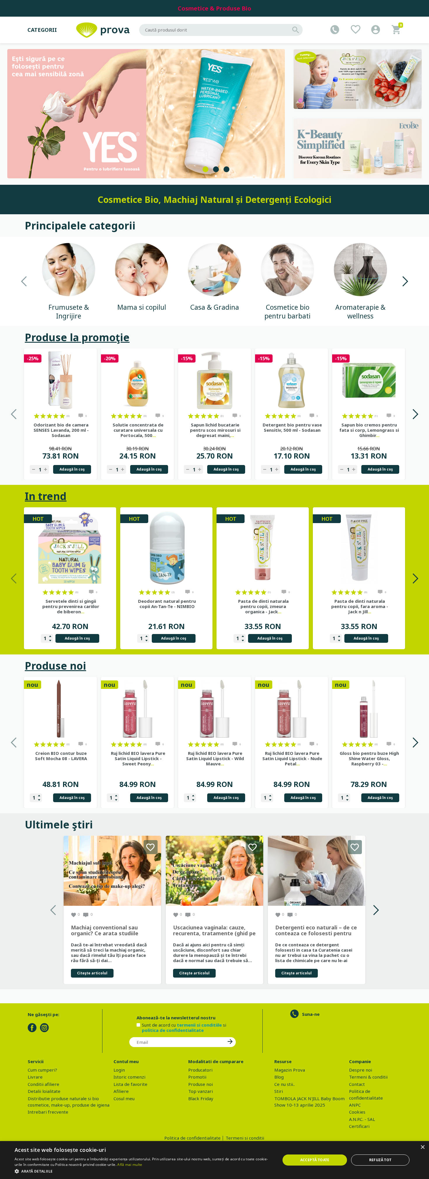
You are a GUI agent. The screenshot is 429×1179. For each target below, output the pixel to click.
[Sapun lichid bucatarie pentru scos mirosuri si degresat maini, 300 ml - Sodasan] (214, 380)
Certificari (359, 1126)
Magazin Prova (289, 1070)
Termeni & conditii (368, 1077)
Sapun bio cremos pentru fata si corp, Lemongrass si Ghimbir (369, 430)
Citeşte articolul (92, 973)
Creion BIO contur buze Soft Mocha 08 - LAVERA (61, 755)
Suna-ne (311, 1014)
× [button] (422, 1147)
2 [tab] (216, 169)
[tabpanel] (146, 113)
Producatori (200, 1070)
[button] (144, 1171)
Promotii (197, 1077)
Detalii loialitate (44, 1091)
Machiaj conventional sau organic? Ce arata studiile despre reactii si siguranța (105, 930)
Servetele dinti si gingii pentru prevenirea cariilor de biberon (70, 606)
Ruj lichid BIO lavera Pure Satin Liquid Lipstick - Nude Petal (292, 758)
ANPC (355, 1105)
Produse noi (55, 666)
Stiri (278, 1091)
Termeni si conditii (245, 1138)
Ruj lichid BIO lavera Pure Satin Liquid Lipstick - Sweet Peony (138, 758)
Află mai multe (129, 1164)
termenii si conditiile (199, 1025)
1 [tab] (205, 169)
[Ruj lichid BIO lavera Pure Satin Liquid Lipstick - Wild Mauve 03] (214, 709)
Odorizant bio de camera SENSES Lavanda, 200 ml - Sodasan (61, 430)
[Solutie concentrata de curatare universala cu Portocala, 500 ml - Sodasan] (137, 380)
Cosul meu (124, 1098)
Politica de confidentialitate (192, 1138)
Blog (279, 1077)
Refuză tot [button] (380, 1159)
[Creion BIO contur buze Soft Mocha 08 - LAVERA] (60, 709)
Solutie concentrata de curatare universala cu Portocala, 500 (138, 430)
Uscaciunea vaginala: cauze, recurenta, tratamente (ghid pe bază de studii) (214, 930)
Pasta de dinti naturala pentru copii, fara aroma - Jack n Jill (359, 606)
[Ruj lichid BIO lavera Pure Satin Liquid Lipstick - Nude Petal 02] (291, 709)
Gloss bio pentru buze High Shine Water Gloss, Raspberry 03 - (369, 758)
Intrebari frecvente (48, 1112)
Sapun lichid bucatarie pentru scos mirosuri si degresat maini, (215, 430)
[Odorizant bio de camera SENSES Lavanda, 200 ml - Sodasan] (60, 380)
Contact (357, 1084)
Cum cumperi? (42, 1070)
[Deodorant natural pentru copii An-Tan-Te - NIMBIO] (166, 547)
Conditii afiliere (43, 1084)
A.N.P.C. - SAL (362, 1119)
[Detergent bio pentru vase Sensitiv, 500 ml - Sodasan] (291, 380)
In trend (46, 496)
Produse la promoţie (77, 337)
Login (119, 1070)
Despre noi (360, 1070)
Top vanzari (200, 1091)
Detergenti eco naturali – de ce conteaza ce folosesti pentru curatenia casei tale (316, 930)
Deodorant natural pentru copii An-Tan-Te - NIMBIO (167, 603)
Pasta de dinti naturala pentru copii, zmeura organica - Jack (263, 606)
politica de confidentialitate (173, 1030)
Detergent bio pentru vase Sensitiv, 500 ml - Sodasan (292, 427)
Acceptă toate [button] (314, 1159)
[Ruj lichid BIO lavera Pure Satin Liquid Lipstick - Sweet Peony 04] (137, 709)
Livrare (35, 1077)
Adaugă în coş (72, 469)
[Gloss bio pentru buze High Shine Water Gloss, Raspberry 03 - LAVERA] (368, 709)
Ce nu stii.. (284, 1084)
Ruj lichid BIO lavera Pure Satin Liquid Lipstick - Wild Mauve (215, 758)
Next (404, 281)
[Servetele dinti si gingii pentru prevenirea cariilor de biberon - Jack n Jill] (70, 547)
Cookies (357, 1112)
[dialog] (214, 1160)
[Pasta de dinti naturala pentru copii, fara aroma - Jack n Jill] (359, 547)
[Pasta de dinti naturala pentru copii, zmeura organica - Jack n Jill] (263, 547)
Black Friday (200, 1098)
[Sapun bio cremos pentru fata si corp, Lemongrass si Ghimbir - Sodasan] (368, 380)
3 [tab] (226, 169)
